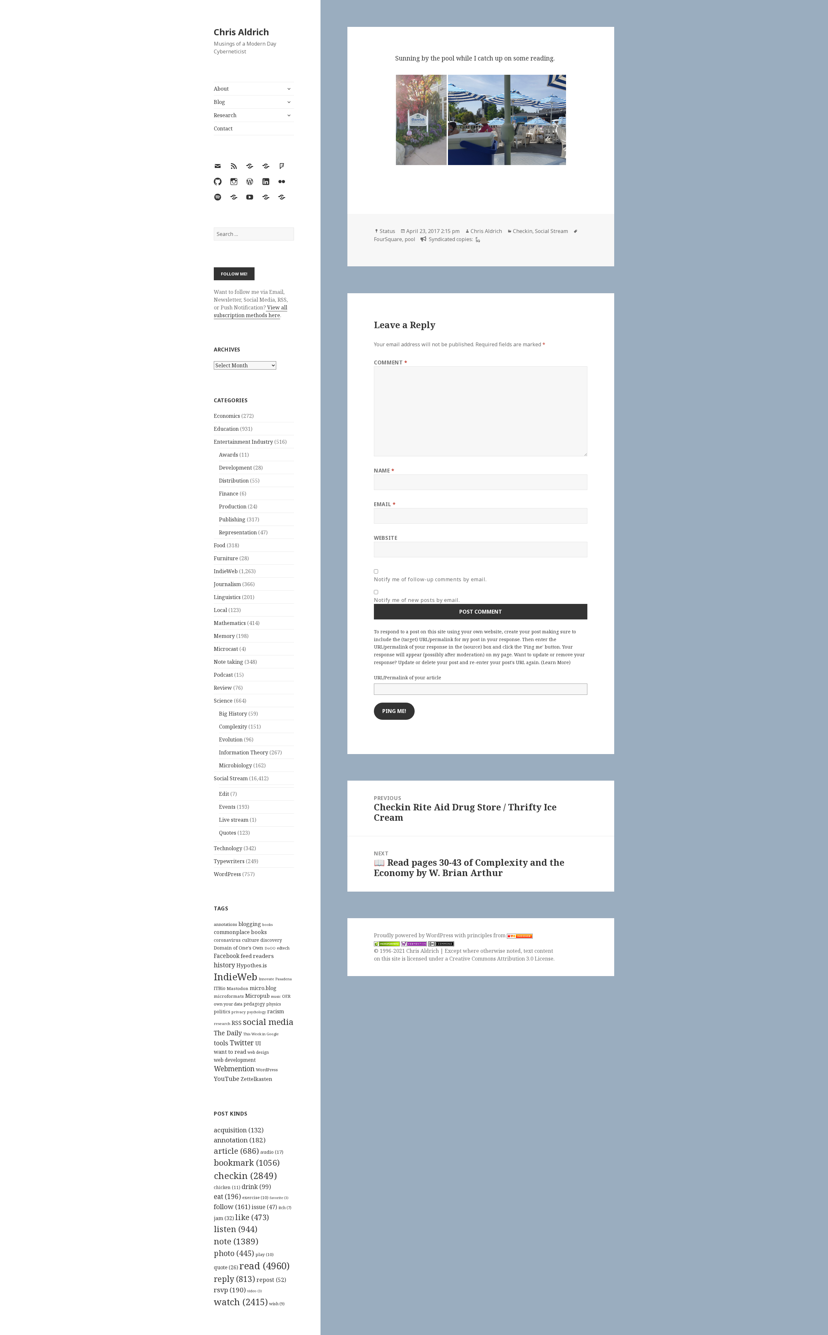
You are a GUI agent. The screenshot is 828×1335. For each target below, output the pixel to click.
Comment (391, 362)
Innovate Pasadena (275, 978)
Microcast (226, 648)
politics (222, 1011)
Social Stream (231, 778)
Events (227, 806)
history (224, 965)
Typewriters (229, 861)
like (252, 1217)
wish (277, 1304)
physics (273, 1004)
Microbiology (235, 765)
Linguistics (227, 597)
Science (223, 700)
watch (241, 1302)
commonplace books (240, 932)
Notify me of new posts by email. (417, 600)
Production (232, 506)
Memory (224, 636)
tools (221, 1043)
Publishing (232, 519)
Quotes (227, 832)
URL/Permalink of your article (407, 677)
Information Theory (243, 752)
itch (284, 1207)
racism (275, 1011)
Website (385, 537)
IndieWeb (226, 571)
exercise (255, 1197)
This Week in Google (261, 1033)
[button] (421, 120)
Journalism (227, 584)
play (265, 1254)
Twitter (242, 1042)
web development (235, 1060)
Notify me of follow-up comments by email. (430, 579)
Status (387, 231)
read (264, 1265)
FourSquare (388, 239)
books (267, 924)
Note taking (228, 661)
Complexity (233, 726)
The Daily (228, 1033)
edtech (283, 948)
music (276, 996)
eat (227, 1196)
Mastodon (237, 988)
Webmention (234, 1068)
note (236, 1241)
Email (385, 504)
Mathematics (230, 623)
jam (224, 1218)
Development (235, 467)
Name (384, 470)
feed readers (257, 956)
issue (264, 1207)
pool (410, 239)
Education (226, 428)
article (236, 1150)
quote (226, 1267)
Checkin (522, 231)
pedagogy (254, 1004)
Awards (228, 454)
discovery (271, 940)
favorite (279, 1198)
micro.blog (263, 988)
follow (232, 1206)
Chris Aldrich (241, 32)
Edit (224, 793)
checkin (245, 1175)
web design (258, 1052)
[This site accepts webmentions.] (414, 943)
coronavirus (227, 940)
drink (256, 1187)
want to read (230, 1051)
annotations (225, 924)
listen (235, 1228)
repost (271, 1280)
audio (271, 1152)
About (221, 88)
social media (268, 1022)
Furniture (226, 558)
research (222, 1023)
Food (219, 545)
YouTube (226, 1078)
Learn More (556, 662)
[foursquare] (477, 239)
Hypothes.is (251, 965)
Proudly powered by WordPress (414, 935)
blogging (249, 924)
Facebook (226, 956)
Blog (219, 102)
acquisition (239, 1130)
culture (250, 940)
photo (234, 1253)
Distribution (234, 480)
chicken (227, 1187)
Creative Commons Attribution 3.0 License (501, 958)
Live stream (233, 819)
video (254, 1291)
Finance (228, 493)
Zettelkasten (256, 1079)
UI (258, 1043)
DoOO (270, 948)
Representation (238, 532)
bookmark (247, 1162)
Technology (228, 848)
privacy (239, 1011)
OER (286, 996)
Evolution (231, 739)
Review (223, 687)
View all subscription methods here (250, 311)
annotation (240, 1139)
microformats (229, 996)
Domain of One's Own (238, 948)
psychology (256, 1012)
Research (225, 115)
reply (234, 1279)
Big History (233, 713)
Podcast (223, 674)
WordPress (227, 874)
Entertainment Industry (243, 441)
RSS (237, 1023)
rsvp (230, 1289)
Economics (227, 415)
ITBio (219, 988)
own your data (228, 1004)
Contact (223, 128)
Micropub (257, 995)
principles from (487, 935)
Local (220, 610)
